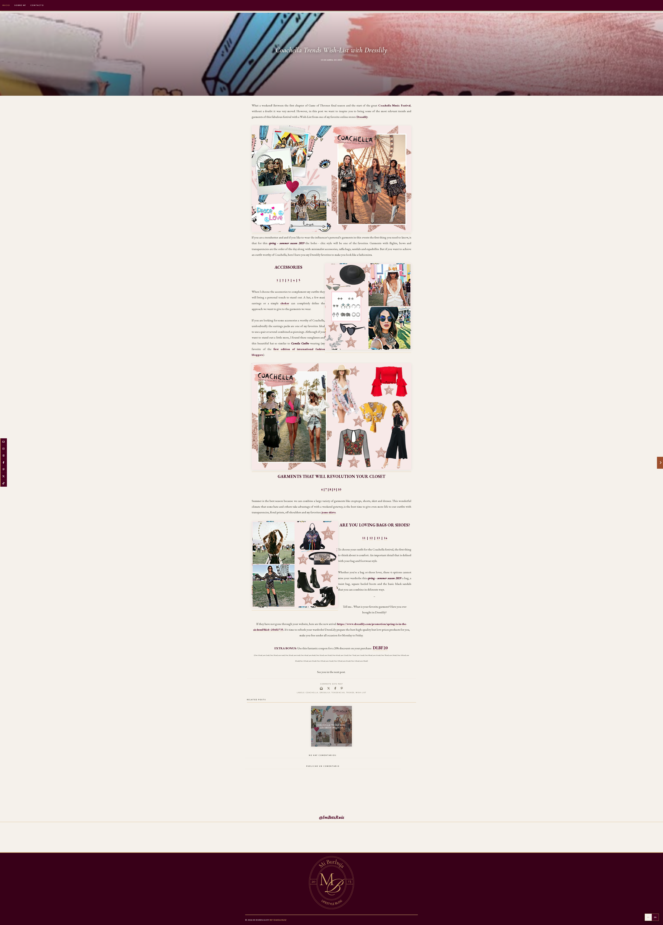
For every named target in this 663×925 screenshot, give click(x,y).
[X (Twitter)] (3, 476)
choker (284, 303)
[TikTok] (3, 483)
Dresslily (325, 692)
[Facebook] (3, 462)
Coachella (312, 692)
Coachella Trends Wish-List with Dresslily (331, 726)
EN (655, 917)
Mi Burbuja (259, 920)
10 (339, 489)
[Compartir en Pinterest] (342, 688)
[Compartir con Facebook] (335, 688)
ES (648, 917)
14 (385, 538)
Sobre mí (20, 5)
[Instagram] (3, 448)
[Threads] (3, 455)
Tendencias (338, 692)
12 (371, 538)
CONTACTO (37, 5)
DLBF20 (380, 647)
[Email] (3, 441)
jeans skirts (329, 512)
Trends (350, 692)
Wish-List (361, 692)
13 (378, 538)
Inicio (6, 5)
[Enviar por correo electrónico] (321, 688)
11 (364, 538)
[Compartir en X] (328, 688)
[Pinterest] (3, 469)
